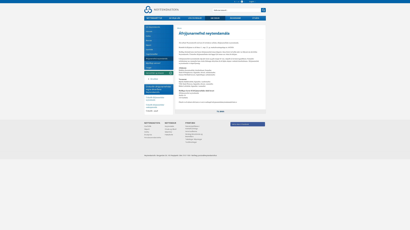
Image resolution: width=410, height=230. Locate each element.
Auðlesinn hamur (242, 2)
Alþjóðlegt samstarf (153, 63)
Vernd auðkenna (191, 131)
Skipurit (148, 45)
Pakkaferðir (169, 135)
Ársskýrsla (148, 135)
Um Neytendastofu (153, 27)
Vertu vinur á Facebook (240, 124)
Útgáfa (255, 18)
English (251, 2)
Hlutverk (149, 31)
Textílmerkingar (191, 142)
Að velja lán (174, 18)
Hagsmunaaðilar (152, 54)
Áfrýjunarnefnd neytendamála (156, 59)
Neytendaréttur (154, 18)
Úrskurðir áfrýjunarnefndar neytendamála (155, 98)
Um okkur (215, 18)
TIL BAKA (220, 111)
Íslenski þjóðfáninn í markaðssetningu (192, 127)
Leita (263, 10)
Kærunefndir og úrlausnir (155, 73)
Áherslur (149, 40)
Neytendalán (169, 126)
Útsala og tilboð (170, 129)
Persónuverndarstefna (152, 137)
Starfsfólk (149, 49)
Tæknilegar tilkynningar (193, 139)
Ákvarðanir (235, 18)
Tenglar (149, 68)
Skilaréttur (168, 132)
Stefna (148, 36)
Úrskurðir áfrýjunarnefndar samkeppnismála (155, 106)
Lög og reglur (195, 18)
